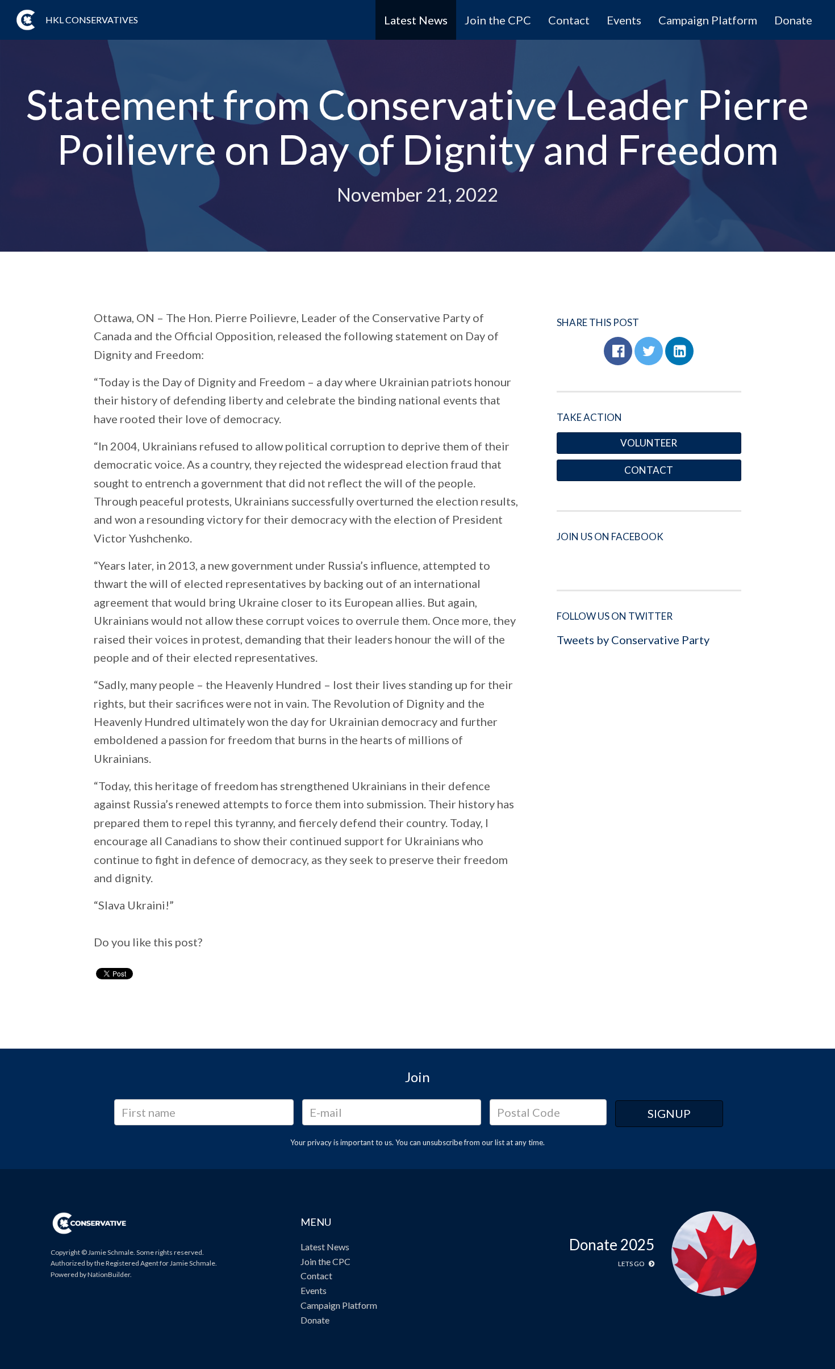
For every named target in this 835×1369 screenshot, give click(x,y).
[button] (618, 351)
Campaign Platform (707, 20)
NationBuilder (108, 1274)
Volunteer (648, 443)
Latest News (416, 20)
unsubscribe (442, 1142)
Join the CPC (498, 20)
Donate (793, 20)
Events (624, 20)
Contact (569, 20)
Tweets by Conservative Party (633, 639)
